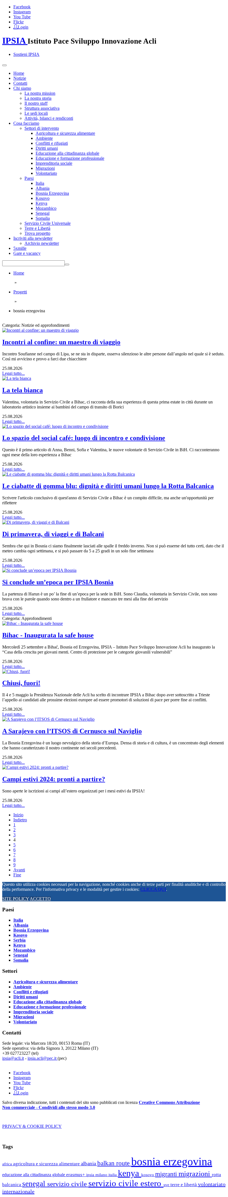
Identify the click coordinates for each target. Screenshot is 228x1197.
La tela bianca (22, 390)
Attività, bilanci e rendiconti (48, 118)
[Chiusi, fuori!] (16, 671)
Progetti (20, 292)
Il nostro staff (36, 103)
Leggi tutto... (13, 373)
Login (23, 26)
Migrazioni (45, 168)
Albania (42, 188)
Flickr (18, 21)
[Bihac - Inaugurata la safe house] (32, 623)
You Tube (22, 16)
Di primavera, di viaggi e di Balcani (53, 534)
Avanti (19, 869)
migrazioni (195, 1174)
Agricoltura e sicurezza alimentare (65, 133)
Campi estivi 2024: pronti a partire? (53, 779)
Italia (40, 183)
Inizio (18, 814)
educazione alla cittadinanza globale (34, 1174)
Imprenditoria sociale (54, 163)
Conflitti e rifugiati (52, 143)
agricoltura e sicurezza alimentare (47, 1163)
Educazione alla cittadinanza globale (67, 153)
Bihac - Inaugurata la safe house (48, 635)
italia (113, 1174)
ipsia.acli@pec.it (43, 1058)
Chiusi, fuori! (21, 683)
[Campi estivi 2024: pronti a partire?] (35, 767)
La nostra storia (37, 98)
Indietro (20, 819)
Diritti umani (47, 148)
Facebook (22, 6)
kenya (129, 1173)
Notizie (19, 78)
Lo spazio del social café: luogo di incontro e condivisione (83, 438)
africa (7, 1163)
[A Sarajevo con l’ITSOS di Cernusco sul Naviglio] (48, 719)
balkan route (114, 1163)
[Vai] (67, 264)
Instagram (22, 11)
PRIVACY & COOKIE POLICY (32, 1126)
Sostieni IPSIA (26, 54)
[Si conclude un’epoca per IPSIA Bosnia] (39, 570)
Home (18, 73)
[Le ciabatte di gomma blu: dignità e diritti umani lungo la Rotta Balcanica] (68, 474)
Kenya (41, 203)
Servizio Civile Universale (47, 223)
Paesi (29, 178)
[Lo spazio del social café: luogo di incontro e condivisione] (55, 426)
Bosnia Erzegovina (52, 193)
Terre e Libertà (37, 228)
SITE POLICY (15, 898)
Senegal (42, 213)
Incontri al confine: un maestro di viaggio (61, 342)
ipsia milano (97, 1175)
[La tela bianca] (16, 378)
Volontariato (46, 173)
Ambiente (44, 138)
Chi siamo (22, 88)
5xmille (19, 248)
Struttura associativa (42, 108)
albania (89, 1163)
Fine (17, 874)
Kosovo (42, 198)
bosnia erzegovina (171, 1161)
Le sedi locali (36, 113)
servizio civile (67, 1184)
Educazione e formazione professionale (70, 158)
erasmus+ (76, 1174)
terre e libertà (184, 1184)
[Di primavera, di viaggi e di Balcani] (35, 522)
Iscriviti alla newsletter (33, 238)
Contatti (20, 83)
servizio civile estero (125, 1183)
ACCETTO (40, 898)
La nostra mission (39, 93)
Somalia (43, 218)
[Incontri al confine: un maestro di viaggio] (40, 330)
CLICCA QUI (153, 889)
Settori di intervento (41, 128)
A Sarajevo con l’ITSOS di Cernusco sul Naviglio (72, 731)
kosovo (148, 1174)
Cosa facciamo (26, 123)
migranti (167, 1174)
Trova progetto (37, 233)
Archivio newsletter (41, 243)
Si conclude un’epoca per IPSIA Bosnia (57, 582)
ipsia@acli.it (13, 1058)
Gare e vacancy (27, 253)
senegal (34, 1183)
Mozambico (46, 208)
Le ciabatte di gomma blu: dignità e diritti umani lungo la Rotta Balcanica (108, 486)
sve (166, 1184)
